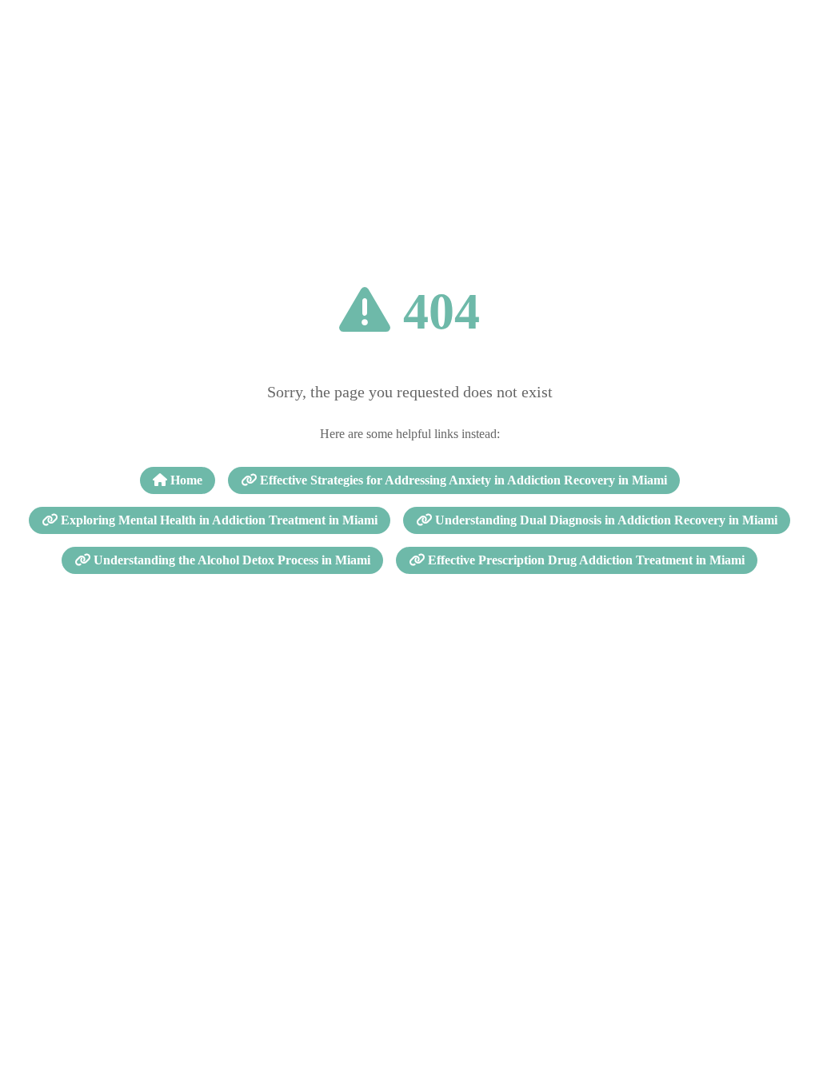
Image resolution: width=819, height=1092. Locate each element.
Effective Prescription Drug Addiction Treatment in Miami (585, 560)
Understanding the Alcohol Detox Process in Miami (230, 560)
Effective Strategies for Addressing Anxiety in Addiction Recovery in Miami (462, 480)
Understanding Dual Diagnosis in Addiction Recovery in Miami (604, 520)
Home (184, 480)
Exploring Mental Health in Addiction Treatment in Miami (218, 520)
